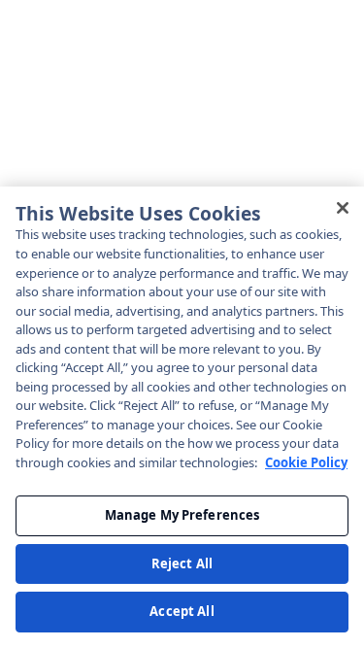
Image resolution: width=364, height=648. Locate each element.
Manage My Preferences (182, 515)
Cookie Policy (306, 462)
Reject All (182, 563)
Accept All (181, 611)
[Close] (342, 208)
